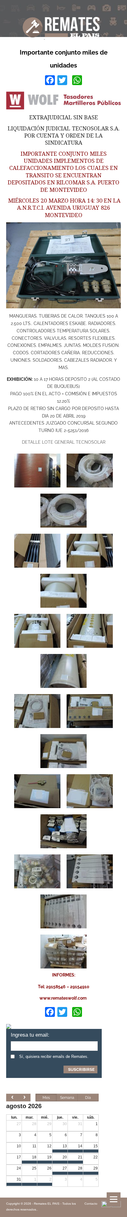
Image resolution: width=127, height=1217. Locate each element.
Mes (46, 1098)
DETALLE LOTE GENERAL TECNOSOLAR (63, 442)
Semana (67, 1098)
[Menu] (114, 1199)
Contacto (90, 1203)
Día (88, 1098)
